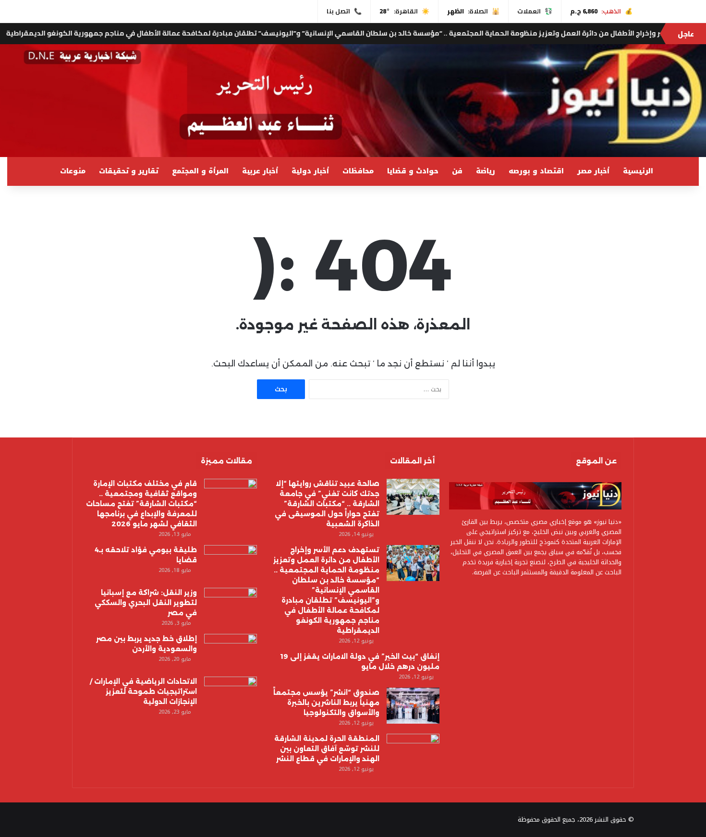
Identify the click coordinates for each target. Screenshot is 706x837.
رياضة (485, 171)
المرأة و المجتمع (200, 171)
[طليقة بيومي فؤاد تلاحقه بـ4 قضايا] (230, 563)
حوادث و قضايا (412, 171)
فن (457, 171)
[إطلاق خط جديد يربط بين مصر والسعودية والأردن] (230, 652)
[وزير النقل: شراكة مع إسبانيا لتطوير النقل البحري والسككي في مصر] (230, 606)
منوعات (72, 171)
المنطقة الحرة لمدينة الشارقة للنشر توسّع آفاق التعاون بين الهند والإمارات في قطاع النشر (326, 748)
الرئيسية (638, 171)
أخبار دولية (310, 171)
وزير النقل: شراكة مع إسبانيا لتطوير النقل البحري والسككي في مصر (146, 602)
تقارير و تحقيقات (128, 171)
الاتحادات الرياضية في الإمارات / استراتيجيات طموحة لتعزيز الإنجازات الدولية (143, 691)
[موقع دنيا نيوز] (353, 100)
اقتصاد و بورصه (536, 171)
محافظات (358, 171)
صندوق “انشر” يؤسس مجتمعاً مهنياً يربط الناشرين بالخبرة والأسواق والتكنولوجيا (326, 702)
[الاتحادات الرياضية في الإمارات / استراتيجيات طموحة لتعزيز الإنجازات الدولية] (230, 695)
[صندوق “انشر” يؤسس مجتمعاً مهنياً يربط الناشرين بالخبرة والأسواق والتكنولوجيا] (413, 706)
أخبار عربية (260, 171)
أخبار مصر (593, 171)
